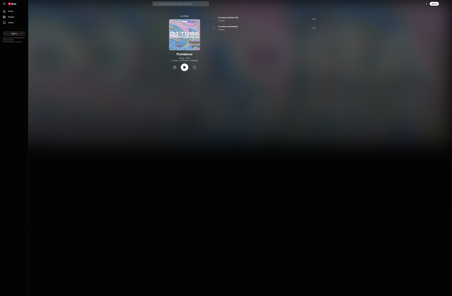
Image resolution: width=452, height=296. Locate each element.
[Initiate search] (155, 4)
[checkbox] (313, 19)
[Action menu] (194, 67)
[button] (174, 67)
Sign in (434, 4)
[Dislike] (299, 19)
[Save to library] (174, 67)
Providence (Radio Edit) (228, 17)
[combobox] (184, 3)
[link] (14, 11)
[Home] (12, 3)
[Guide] (4, 3)
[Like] (294, 19)
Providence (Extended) (228, 26)
